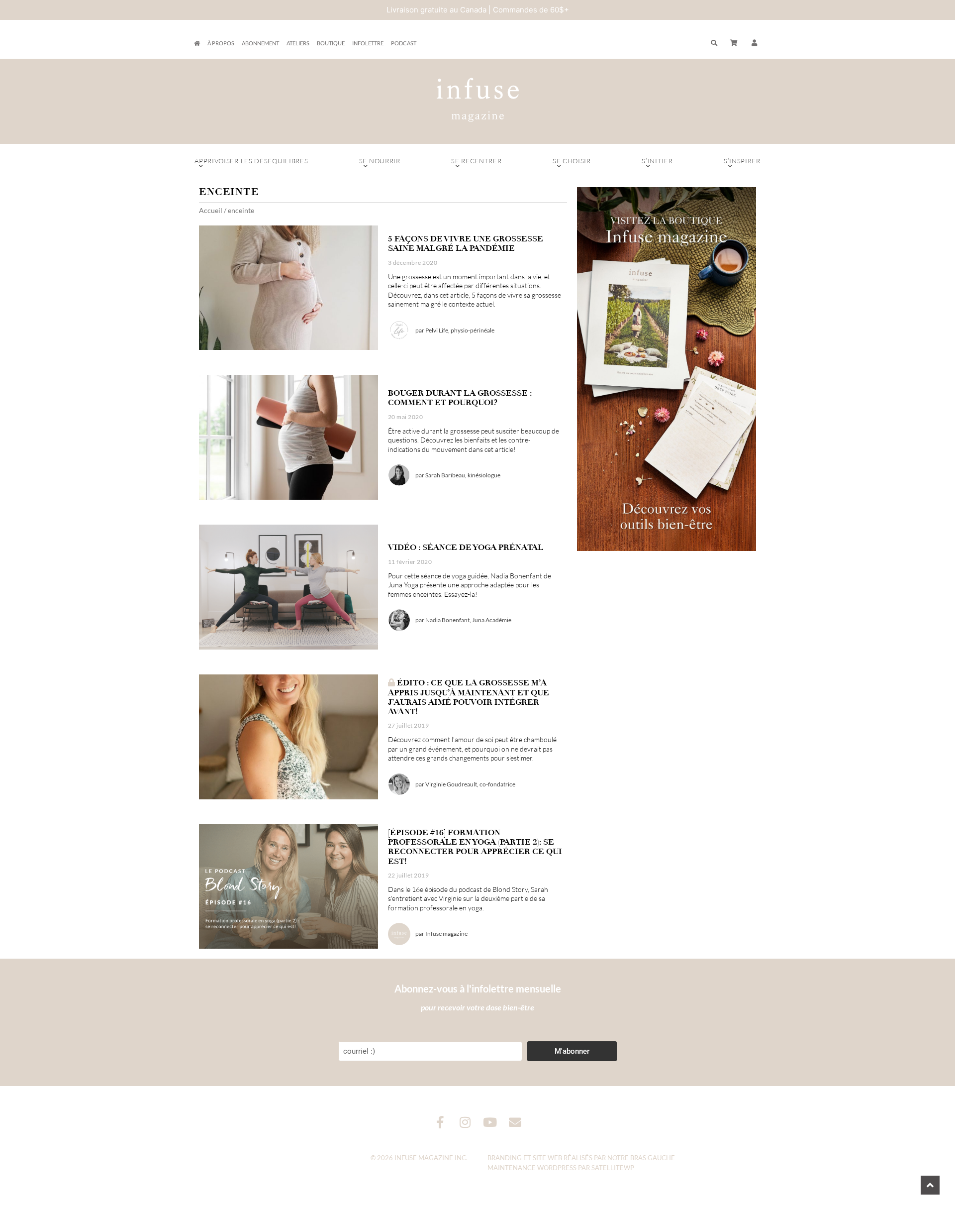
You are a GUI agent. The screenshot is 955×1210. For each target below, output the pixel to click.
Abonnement (260, 43)
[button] (755, 43)
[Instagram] (465, 1122)
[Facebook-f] (440, 1122)
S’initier (657, 161)
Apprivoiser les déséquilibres (251, 161)
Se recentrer (476, 161)
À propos (220, 43)
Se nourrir (379, 161)
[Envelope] (515, 1122)
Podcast (403, 43)
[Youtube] (490, 1122)
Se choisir (572, 161)
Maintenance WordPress (531, 1168)
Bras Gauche (652, 1158)
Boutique (331, 43)
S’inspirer (742, 161)
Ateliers (297, 43)
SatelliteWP (612, 1168)
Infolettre (367, 43)
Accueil (210, 210)
